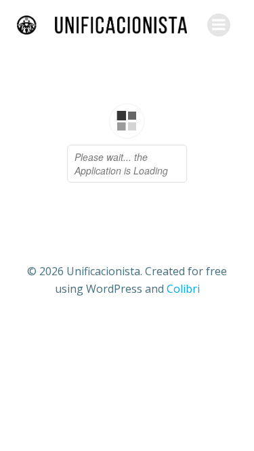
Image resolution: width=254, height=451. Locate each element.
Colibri (183, 288)
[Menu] (218, 25)
